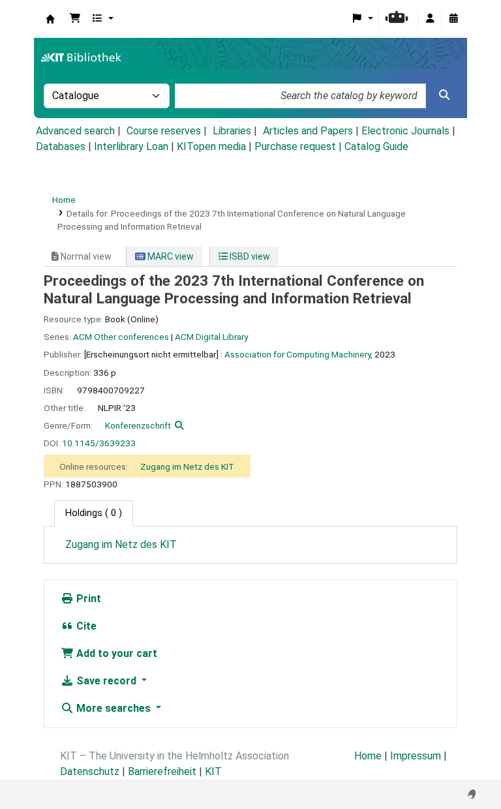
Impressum (415, 756)
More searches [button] (113, 708)
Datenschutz (89, 771)
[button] (75, 19)
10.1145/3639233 (99, 443)
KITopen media (211, 146)
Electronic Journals (405, 131)
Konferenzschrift (138, 425)
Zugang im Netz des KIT (187, 466)
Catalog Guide (376, 146)
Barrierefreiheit (162, 771)
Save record (106, 681)
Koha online (50, 18)
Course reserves (164, 131)
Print (87, 598)
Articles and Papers (308, 131)
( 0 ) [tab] (93, 513)
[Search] (444, 95)
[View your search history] (453, 19)
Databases (60, 146)
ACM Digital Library (211, 336)
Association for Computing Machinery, (298, 354)
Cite (85, 626)
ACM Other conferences (121, 336)
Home (64, 199)
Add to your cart (115, 653)
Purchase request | (299, 146)
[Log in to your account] (430, 19)
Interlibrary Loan (131, 146)
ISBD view (249, 256)
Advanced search (75, 131)
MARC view (169, 256)
